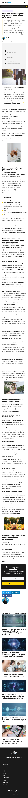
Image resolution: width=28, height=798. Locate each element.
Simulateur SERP (6, 774)
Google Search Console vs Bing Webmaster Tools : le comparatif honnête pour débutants (14, 632)
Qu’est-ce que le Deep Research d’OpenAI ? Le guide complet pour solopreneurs (13, 655)
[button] (24, 2)
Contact (5, 768)
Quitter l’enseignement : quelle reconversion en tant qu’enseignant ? (15, 64)
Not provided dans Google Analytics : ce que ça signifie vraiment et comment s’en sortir (13, 697)
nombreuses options (9, 228)
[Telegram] (16, 791)
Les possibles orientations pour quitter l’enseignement (13, 60)
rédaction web (19, 501)
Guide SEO (5, 772)
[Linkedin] (12, 791)
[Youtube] (9, 791)
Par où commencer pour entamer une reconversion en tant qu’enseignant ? (14, 56)
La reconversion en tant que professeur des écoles (13, 51)
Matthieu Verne (10, 37)
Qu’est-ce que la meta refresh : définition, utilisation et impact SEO (14, 720)
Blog (4, 770)
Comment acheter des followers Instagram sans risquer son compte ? (12, 741)
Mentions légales (5, 783)
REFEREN (6, 2)
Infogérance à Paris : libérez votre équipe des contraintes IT (14, 675)
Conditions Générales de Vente (6, 779)
